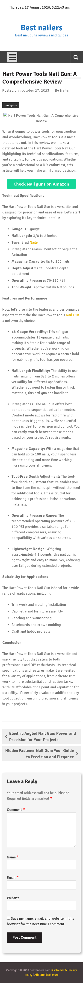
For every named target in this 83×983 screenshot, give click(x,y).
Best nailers (41, 27)
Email (13, 877)
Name (13, 857)
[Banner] (41, 184)
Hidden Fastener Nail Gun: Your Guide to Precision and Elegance (39, 753)
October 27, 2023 (35, 90)
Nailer (65, 90)
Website (13, 898)
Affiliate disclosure (46, 975)
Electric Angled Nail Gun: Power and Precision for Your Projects (42, 736)
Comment (16, 809)
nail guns (11, 105)
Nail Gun (72, 315)
